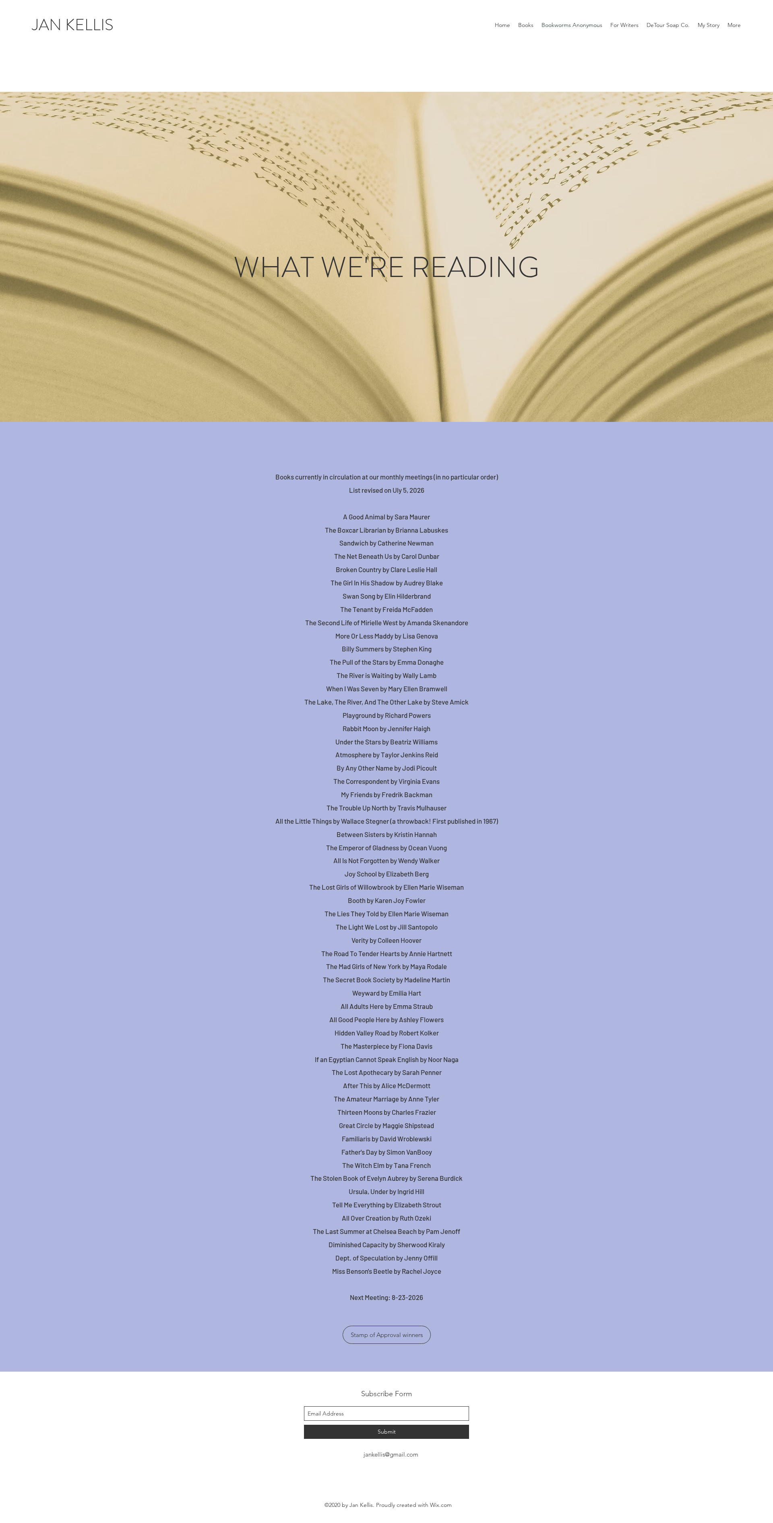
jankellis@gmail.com (391, 1454)
